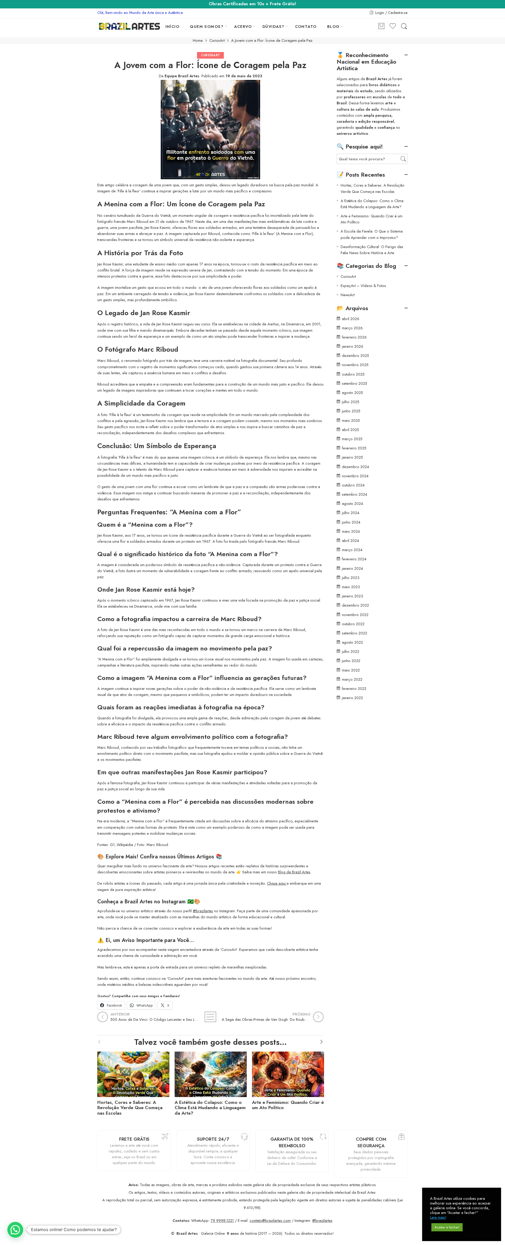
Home (198, 41)
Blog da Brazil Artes (294, 872)
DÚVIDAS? (273, 26)
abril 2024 (350, 540)
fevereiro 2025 (354, 448)
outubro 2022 (353, 624)
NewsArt (348, 295)
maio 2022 (351, 670)
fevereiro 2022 (354, 688)
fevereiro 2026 (354, 337)
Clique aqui (277, 883)
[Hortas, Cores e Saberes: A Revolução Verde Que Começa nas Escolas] (133, 1073)
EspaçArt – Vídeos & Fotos (363, 285)
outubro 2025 (353, 374)
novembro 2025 (355, 364)
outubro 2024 (353, 485)
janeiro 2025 (352, 457)
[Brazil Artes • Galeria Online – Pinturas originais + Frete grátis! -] (129, 26)
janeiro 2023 (352, 596)
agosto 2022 (352, 642)
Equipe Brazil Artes (182, 76)
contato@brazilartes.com (270, 1220)
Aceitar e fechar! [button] (447, 1227)
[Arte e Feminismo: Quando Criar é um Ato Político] (288, 1073)
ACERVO (243, 26)
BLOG (333, 26)
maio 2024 (351, 531)
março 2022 (352, 679)
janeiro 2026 (352, 346)
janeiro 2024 (352, 568)
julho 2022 (350, 651)
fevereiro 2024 (354, 559)
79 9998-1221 (222, 1220)
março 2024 (352, 549)
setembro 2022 (354, 633)
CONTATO (306, 26)
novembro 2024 (355, 476)
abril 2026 (350, 318)
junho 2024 (351, 522)
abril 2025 (350, 429)
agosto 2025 (352, 392)
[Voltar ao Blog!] (210, 1017)
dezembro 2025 (355, 355)
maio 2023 (351, 587)
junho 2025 (351, 411)
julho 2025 (350, 401)
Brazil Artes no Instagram (155, 901)
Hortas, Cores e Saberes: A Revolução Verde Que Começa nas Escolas (130, 1108)
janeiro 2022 (352, 697)
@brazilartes (203, 911)
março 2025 (352, 439)
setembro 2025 (354, 383)
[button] (15, 1230)
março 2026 (352, 328)
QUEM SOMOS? (207, 26)
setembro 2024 (354, 494)
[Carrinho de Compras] (381, 26)
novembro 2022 (355, 614)
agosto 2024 (352, 503)
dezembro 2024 (355, 466)
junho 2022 (351, 660)
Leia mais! (438, 1217)
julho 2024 (350, 512)
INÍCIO (172, 26)
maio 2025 (351, 420)
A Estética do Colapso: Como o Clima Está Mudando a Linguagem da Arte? (210, 1108)
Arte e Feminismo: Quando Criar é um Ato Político (288, 1105)
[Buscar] (404, 26)
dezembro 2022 (355, 605)
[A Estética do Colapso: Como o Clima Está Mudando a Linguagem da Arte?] (211, 1073)
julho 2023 (351, 577)
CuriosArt (217, 41)
